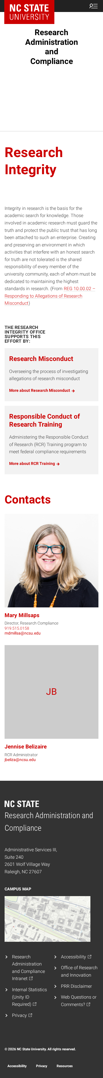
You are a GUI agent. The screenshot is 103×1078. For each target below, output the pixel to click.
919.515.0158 (17, 628)
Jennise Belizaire (26, 746)
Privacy (41, 1066)
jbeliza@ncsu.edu (20, 759)
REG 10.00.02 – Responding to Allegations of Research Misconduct (50, 296)
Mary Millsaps (22, 615)
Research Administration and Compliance (51, 47)
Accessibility (17, 1066)
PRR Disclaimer (76, 986)
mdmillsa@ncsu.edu (23, 633)
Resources (65, 1066)
